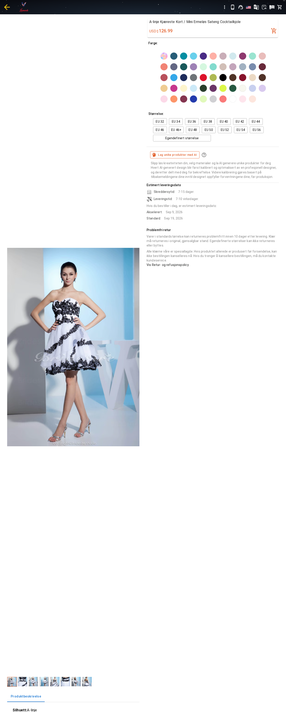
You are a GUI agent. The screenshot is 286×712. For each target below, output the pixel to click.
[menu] (224, 7)
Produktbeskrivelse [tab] (26, 696)
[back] (7, 7)
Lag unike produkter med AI (177, 154)
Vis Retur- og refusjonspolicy (168, 265)
